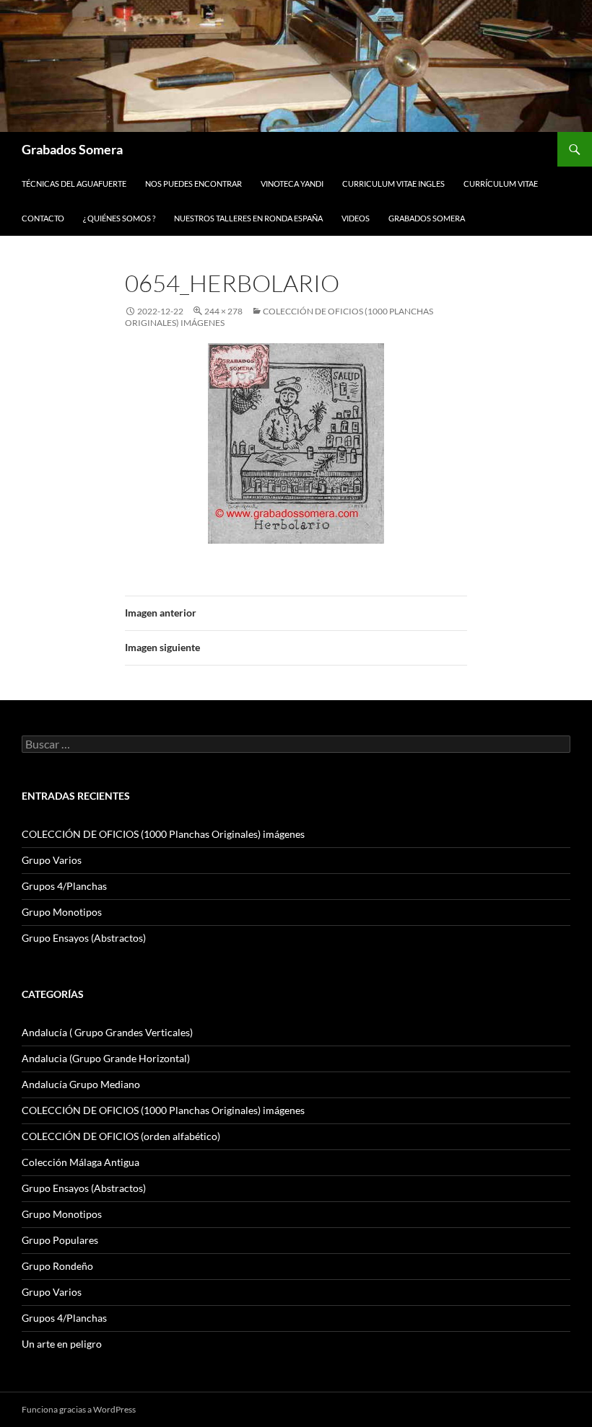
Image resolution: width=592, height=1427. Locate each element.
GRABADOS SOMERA (426, 218)
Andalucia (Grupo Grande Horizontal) (106, 1058)
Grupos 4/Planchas (64, 886)
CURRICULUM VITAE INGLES (393, 183)
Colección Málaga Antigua (80, 1162)
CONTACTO (43, 218)
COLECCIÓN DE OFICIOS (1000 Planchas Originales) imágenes (163, 834)
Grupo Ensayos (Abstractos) (84, 938)
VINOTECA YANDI (292, 183)
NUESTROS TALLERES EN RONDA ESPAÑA (248, 218)
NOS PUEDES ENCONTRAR (193, 183)
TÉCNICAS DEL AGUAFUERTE (74, 183)
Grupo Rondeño (57, 1266)
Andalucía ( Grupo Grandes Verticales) (107, 1032)
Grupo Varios (52, 860)
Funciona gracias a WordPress (79, 1409)
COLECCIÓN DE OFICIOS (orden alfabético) (121, 1136)
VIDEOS (355, 218)
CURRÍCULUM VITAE (500, 183)
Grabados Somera (72, 149)
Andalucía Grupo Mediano (81, 1084)
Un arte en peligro (62, 1344)
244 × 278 (223, 311)
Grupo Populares (60, 1240)
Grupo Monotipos (62, 912)
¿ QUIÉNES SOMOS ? (119, 218)
